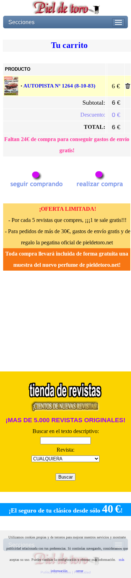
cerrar (79, 571)
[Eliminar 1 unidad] (127, 87)
